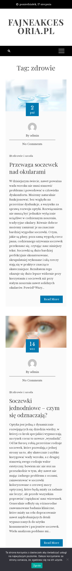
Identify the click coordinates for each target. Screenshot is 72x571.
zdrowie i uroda (22, 155)
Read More (51, 299)
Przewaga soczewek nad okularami (33, 168)
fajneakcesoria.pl (36, 26)
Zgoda (37, 565)
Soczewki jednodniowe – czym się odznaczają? (34, 408)
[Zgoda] (67, 559)
